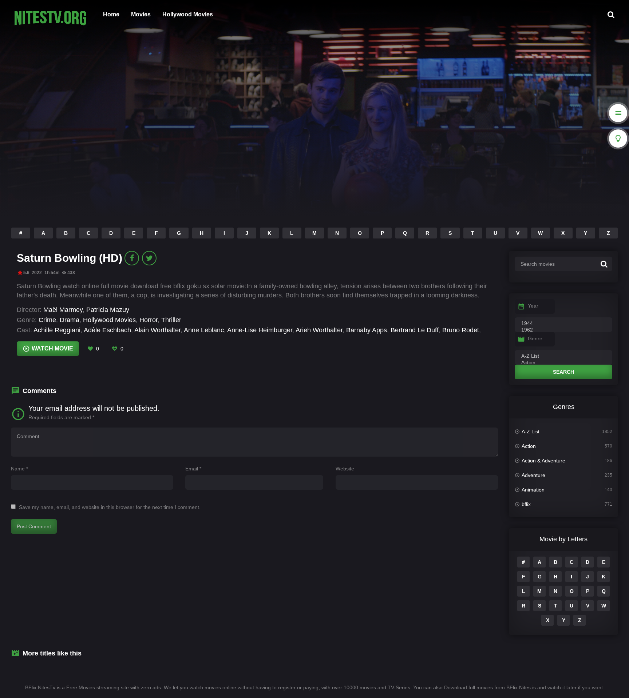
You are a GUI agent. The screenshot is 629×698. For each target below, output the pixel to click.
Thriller (171, 320)
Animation (533, 490)
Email (193, 469)
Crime (47, 320)
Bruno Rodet (460, 330)
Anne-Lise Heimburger (259, 330)
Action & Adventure (543, 461)
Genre (535, 338)
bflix (526, 504)
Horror (148, 320)
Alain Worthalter (157, 330)
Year (533, 306)
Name (19, 469)
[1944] (563, 323)
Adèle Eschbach (107, 330)
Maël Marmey (63, 309)
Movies (141, 14)
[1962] (563, 330)
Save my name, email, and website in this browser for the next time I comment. (110, 507)
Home (111, 14)
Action (529, 446)
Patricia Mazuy (107, 309)
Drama (69, 320)
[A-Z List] (563, 356)
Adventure (533, 475)
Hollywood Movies (187, 14)
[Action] (563, 363)
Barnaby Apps (366, 330)
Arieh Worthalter (319, 330)
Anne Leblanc (204, 330)
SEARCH (563, 372)
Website (345, 469)
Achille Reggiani (56, 330)
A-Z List (530, 431)
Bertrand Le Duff (415, 330)
